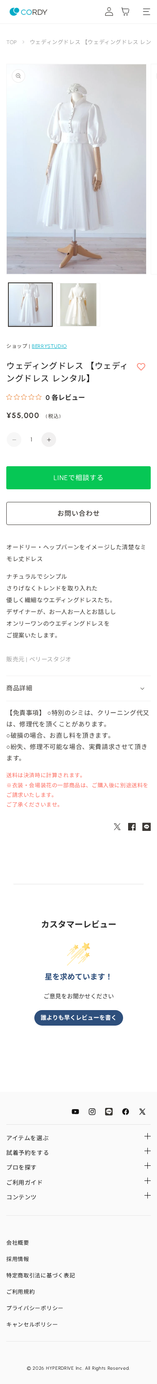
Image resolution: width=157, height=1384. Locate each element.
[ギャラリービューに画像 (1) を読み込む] (30, 305)
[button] (78, 688)
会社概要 (17, 1243)
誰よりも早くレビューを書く (79, 1017)
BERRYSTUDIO (49, 346)
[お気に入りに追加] (141, 367)
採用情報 (17, 1259)
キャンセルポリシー (32, 1324)
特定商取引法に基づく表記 (40, 1275)
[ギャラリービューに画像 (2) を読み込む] (78, 305)
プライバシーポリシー (35, 1308)
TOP (11, 42)
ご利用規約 (20, 1292)
